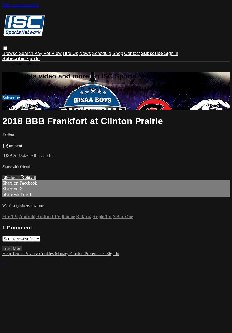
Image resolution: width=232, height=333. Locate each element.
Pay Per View (48, 53)
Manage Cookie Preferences (80, 253)
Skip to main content (20, 4)
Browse (10, 53)
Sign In (32, 58)
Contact (132, 53)
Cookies (47, 253)
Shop (117, 53)
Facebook (11, 177)
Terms (18, 253)
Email (30, 177)
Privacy (31, 253)
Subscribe (11, 97)
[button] (5, 48)
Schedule (101, 53)
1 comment (12, 145)
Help (7, 253)
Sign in (171, 53)
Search (26, 53)
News (85, 53)
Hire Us (70, 53)
